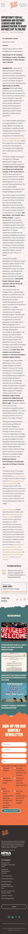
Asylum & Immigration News (8, 780)
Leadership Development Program (5, 871)
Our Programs (6, 860)
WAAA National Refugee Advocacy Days (7, 886)
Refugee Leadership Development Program (21, 771)
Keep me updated (11, 811)
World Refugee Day (7, 898)
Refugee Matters (6, 769)
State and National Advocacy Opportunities (21, 781)
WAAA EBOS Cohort (7, 879)
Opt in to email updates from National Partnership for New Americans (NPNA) (8, 799)
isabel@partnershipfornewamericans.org (14, 591)
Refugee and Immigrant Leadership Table (8, 864)
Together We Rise (6, 895)
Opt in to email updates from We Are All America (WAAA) (21, 797)
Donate (23, 5)
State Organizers (6, 876)
